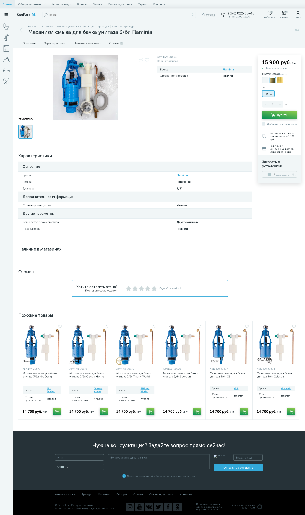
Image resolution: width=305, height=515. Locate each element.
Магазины (104, 494)
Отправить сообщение (238, 467)
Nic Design (51, 390)
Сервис (143, 4)
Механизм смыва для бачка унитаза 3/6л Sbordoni (180, 374)
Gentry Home (98, 390)
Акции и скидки (61, 4)
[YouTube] (139, 507)
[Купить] (57, 411)
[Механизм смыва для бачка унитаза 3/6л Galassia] (276, 345)
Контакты (159, 4)
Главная (8, 4)
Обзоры (121, 494)
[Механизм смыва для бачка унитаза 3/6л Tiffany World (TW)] (136, 345)
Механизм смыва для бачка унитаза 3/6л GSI (227, 374)
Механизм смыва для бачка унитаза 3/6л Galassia (274, 374)
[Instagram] (130, 507)
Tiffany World (144, 390)
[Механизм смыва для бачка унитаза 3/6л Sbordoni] (182, 345)
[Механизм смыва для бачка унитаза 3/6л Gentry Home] (89, 345)
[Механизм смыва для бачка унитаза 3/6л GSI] (229, 345)
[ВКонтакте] (149, 507)
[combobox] (268, 174)
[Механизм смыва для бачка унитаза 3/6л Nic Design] (42, 345)
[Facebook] (168, 507)
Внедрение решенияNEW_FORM (243, 507)
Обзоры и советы (29, 4)
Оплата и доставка (120, 4)
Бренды (82, 4)
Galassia (286, 388)
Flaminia (228, 69)
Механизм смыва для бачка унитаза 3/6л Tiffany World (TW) (133, 376)
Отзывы (97, 4)
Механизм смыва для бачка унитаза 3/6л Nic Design (40, 374)
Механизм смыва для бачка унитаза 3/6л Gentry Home (86, 374)
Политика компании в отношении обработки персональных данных (209, 507)
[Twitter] (158, 507)
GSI (236, 388)
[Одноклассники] (177, 507)
